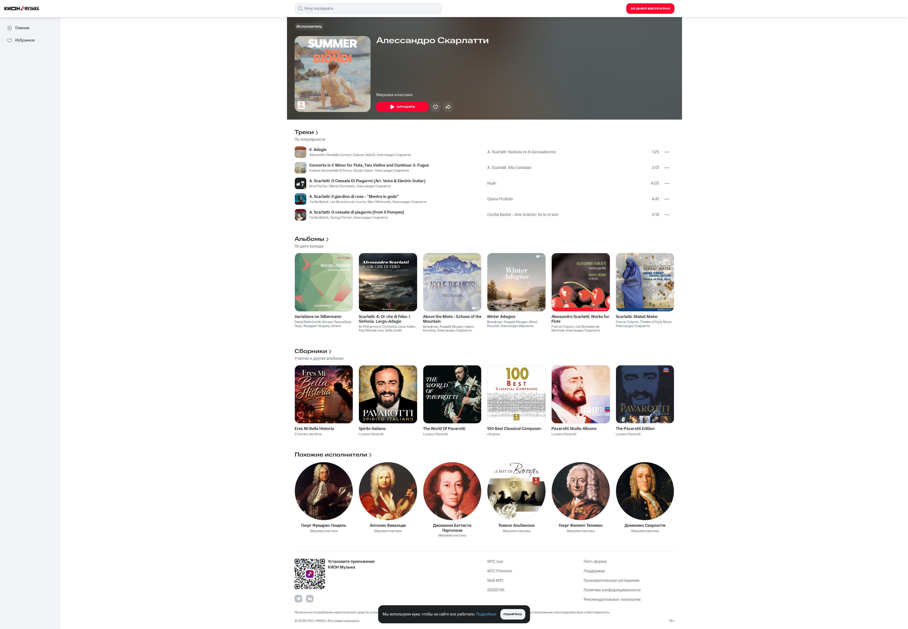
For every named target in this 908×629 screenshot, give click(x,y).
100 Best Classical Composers (515, 428)
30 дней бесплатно (650, 9)
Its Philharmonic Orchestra (378, 326)
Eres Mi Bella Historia (314, 428)
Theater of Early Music (656, 322)
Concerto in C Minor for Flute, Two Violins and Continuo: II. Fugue (369, 165)
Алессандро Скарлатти (394, 155)
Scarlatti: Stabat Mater (637, 316)
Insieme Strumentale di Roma (330, 170)
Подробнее (486, 614)
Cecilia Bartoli (318, 202)
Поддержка (594, 571)
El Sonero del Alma (308, 434)
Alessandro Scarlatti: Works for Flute (580, 319)
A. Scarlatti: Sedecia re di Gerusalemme (521, 152)
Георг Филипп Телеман (580, 525)
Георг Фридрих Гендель (312, 326)
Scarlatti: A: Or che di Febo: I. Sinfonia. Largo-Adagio (385, 319)
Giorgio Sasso (363, 170)
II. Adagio (318, 150)
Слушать (406, 107)
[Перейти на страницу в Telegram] (298, 598)
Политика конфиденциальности (612, 590)
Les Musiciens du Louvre (348, 202)
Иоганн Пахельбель (336, 322)
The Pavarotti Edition (635, 428)
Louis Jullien (406, 326)
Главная (22, 28)
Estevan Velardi (364, 155)
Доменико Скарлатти (645, 525)
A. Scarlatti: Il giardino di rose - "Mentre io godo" (354, 197)
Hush (491, 183)
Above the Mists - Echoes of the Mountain (452, 319)
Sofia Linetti (393, 330)
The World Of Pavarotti (444, 428)
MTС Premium (499, 571)
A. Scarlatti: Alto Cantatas (509, 168)
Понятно (512, 614)
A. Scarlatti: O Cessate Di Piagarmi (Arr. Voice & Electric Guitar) (367, 181)
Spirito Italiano (372, 428)
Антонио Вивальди (388, 525)
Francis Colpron (562, 326)
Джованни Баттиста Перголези (452, 528)
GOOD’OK (495, 590)
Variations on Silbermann (318, 316)
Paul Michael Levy (371, 330)
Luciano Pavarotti (371, 434)
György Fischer (341, 217)
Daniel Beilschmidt (308, 322)
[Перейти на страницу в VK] (310, 598)
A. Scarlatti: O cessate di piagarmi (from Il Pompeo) (356, 212)
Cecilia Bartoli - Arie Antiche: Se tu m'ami (522, 215)
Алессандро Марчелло (517, 326)
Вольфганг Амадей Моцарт (443, 326)
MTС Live (495, 561)
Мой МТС (495, 580)
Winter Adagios (501, 316)
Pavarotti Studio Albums (574, 428)
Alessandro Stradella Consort (330, 155)
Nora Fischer (318, 186)
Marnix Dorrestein (342, 186)
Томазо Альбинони (516, 525)
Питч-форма (595, 561)
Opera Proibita (500, 199)
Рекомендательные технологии (612, 599)
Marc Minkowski (378, 202)
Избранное (25, 40)
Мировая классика (394, 95)
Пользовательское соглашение (612, 580)
